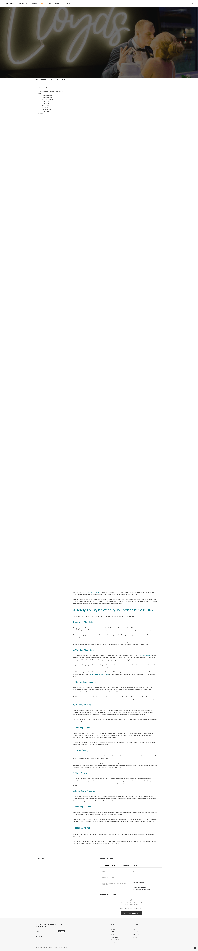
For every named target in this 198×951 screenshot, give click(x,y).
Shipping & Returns (138, 931)
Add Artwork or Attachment (108, 894)
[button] (192, 3)
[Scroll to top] (195, 948)
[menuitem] (23, 3)
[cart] (194, 3)
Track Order (136, 934)
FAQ (134, 929)
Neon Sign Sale (23, 3)
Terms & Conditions (116, 939)
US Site (113, 931)
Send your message (131, 913)
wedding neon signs (146, 655)
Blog (8, 9)
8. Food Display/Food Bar (47, 109)
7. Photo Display (44, 107)
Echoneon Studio (63, 947)
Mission (135, 937)
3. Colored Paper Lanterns (47, 99)
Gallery (49, 3)
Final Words (41, 113)
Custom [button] (41, 3)
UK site (113, 929)
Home (4, 9)
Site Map (113, 942)
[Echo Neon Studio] (8, 3)
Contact (67, 3)
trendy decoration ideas (92, 592)
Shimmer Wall (58, 3)
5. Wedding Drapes (45, 103)
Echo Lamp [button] (33, 3)
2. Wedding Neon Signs (46, 97)
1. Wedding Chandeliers (46, 95)
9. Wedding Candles (45, 111)
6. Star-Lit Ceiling (45, 105)
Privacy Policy (115, 937)
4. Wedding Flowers (45, 101)
